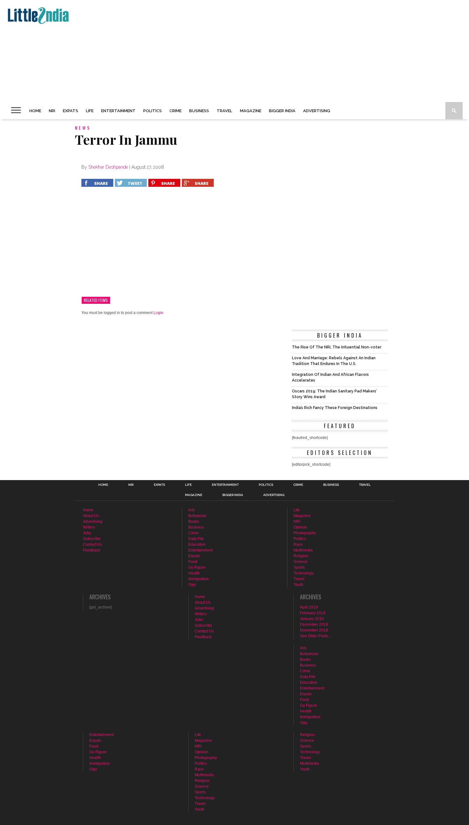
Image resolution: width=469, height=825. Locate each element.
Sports (299, 567)
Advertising (316, 110)
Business (199, 110)
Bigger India (282, 110)
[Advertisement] (196, 51)
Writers (89, 527)
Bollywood (197, 516)
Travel (224, 110)
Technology (304, 573)
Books (193, 521)
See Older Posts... (315, 636)
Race (298, 544)
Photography (305, 533)
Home (35, 110)
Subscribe (91, 539)
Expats (70, 110)
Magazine (250, 110)
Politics (152, 110)
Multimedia (303, 550)
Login (158, 312)
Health (194, 573)
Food (192, 561)
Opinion (300, 527)
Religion (301, 556)
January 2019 (312, 619)
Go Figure (196, 567)
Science (301, 561)
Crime (175, 110)
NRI (52, 110)
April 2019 (309, 607)
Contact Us (92, 544)
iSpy (192, 584)
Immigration (198, 579)
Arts (191, 510)
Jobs (87, 533)
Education (197, 544)
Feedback (91, 550)
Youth (298, 584)
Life (89, 110)
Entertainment (118, 110)
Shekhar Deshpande (108, 167)
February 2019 (312, 613)
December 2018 (314, 624)
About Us (91, 516)
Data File (196, 539)
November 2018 (314, 630)
